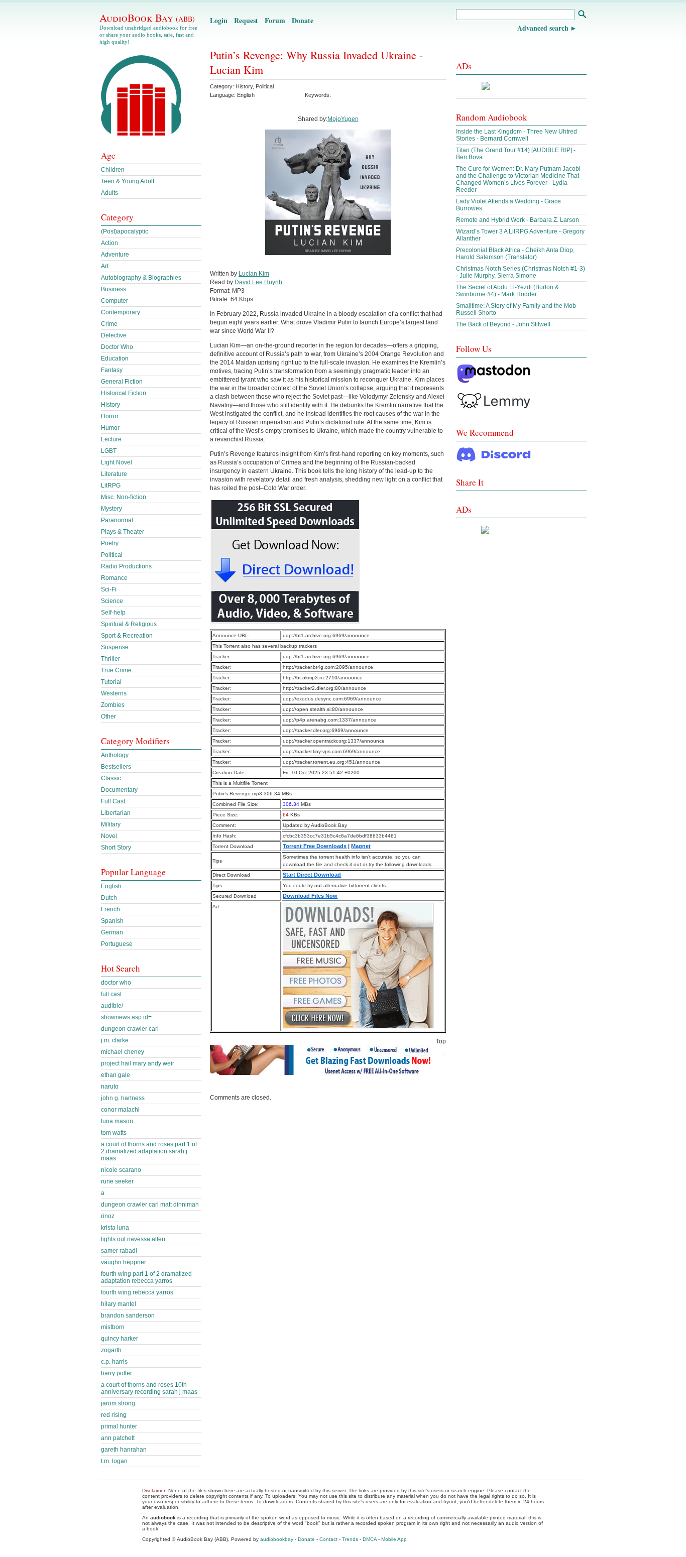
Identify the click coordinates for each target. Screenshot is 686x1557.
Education (115, 358)
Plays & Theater (122, 531)
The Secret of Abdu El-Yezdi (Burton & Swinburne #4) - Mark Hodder (507, 291)
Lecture (111, 439)
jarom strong (118, 1403)
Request (246, 20)
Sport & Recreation (127, 635)
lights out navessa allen (133, 1239)
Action (109, 243)
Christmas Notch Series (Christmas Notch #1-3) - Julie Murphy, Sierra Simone (520, 272)
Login (218, 20)
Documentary (119, 789)
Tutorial (111, 681)
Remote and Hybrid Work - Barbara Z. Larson (517, 219)
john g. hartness (123, 1098)
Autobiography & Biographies (141, 277)
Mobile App (394, 1539)
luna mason (117, 1121)
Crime (109, 323)
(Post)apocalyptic (124, 231)
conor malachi (120, 1109)
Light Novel (116, 462)
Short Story (116, 847)
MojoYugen (343, 119)
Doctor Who (117, 346)
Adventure (115, 254)
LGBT (109, 450)
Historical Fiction (123, 393)
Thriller (110, 658)
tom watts (114, 1132)
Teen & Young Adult (127, 181)
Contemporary (120, 312)
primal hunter (119, 1426)
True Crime (116, 670)
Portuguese (117, 943)
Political (265, 86)
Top (441, 1041)
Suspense (115, 647)
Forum (275, 20)
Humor (110, 427)
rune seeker (117, 1181)
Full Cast (113, 801)
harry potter (116, 1373)
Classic (111, 778)
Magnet (361, 846)
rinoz (108, 1216)
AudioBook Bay (147, 18)
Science (112, 601)
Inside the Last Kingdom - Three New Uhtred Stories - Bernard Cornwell (516, 135)
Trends (350, 1539)
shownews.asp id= (126, 1017)
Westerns (114, 693)
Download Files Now (310, 896)
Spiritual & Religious (129, 624)
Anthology (115, 755)
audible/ (112, 1005)
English (111, 886)
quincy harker (119, 1338)
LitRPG (111, 485)
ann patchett (118, 1438)
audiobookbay (276, 1539)
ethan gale (115, 1075)
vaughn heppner (123, 1262)
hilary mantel (118, 1303)
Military (111, 824)
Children (113, 169)
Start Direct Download (312, 875)
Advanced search (542, 28)
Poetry (110, 543)
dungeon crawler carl (130, 1028)
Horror (110, 416)
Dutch (109, 897)
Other (108, 716)
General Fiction (122, 381)
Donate (302, 20)
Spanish (112, 920)
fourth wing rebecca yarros (137, 1292)
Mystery (111, 508)
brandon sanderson (128, 1315)
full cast (111, 994)
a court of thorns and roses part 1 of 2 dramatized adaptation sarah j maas (149, 1151)
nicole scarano (121, 1169)
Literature (114, 473)
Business (113, 289)
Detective (114, 335)
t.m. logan (114, 1461)
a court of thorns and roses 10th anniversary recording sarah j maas (149, 1388)
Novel (109, 836)
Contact (328, 1539)
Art (104, 266)
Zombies (113, 704)
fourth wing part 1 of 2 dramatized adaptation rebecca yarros (146, 1277)
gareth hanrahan (124, 1449)
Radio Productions (126, 566)
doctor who (116, 982)
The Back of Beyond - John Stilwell (503, 324)
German (112, 932)
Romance (114, 577)
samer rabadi (119, 1250)
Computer (114, 300)
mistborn (113, 1327)
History (244, 86)
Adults (109, 192)
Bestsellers (116, 766)
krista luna (115, 1227)
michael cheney (122, 1051)
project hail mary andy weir (137, 1063)
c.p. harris (114, 1361)
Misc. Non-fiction (123, 497)
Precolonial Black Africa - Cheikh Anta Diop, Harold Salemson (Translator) (515, 254)
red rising (114, 1414)
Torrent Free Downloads (315, 846)
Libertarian (116, 812)
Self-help (113, 612)
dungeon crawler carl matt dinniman (150, 1204)
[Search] (582, 15)
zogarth (111, 1350)
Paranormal (117, 520)
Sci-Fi (109, 589)
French (110, 909)
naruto (110, 1086)
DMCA (370, 1539)
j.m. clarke (115, 1040)
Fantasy (112, 370)
